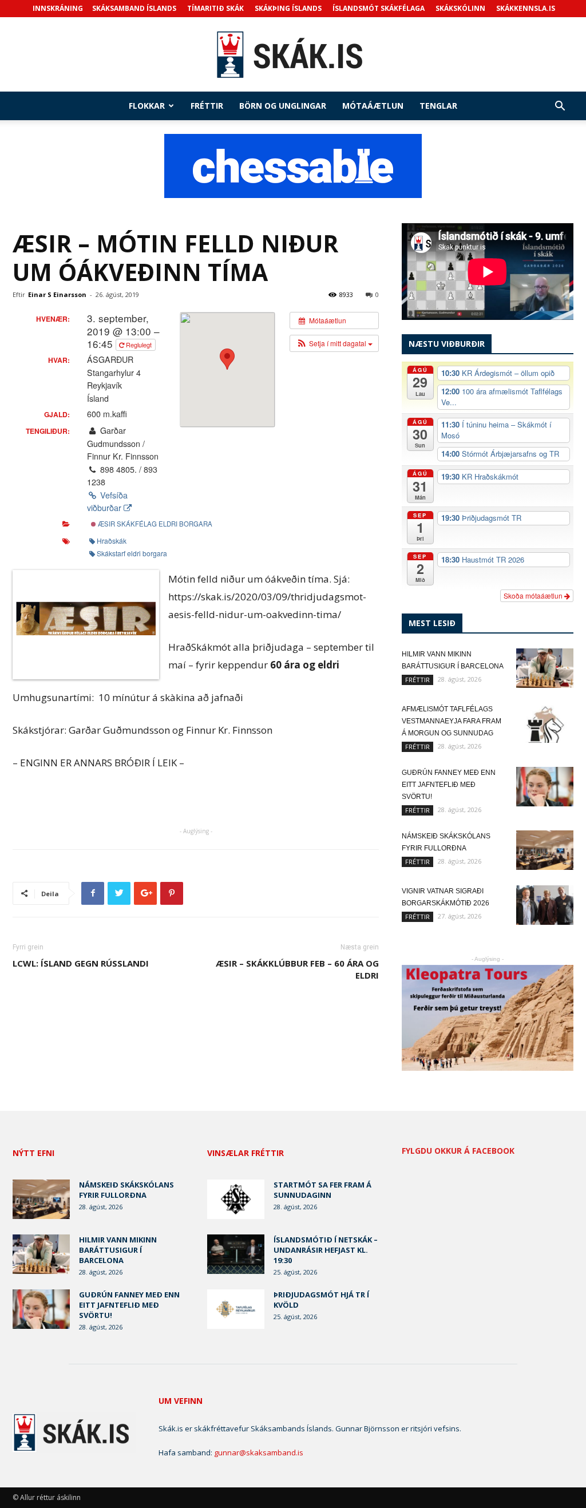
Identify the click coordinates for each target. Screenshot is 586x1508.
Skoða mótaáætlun (534, 595)
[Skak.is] (293, 55)
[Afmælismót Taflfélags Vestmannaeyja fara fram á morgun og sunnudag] (544, 723)
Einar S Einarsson (57, 294)
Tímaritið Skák (215, 8)
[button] (559, 107)
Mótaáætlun (372, 105)
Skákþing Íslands (288, 8)
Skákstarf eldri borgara (132, 553)
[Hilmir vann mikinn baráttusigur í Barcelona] (544, 668)
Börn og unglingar (282, 105)
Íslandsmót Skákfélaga (378, 8)
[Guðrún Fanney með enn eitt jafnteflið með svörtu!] (544, 786)
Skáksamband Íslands (134, 8)
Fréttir (207, 105)
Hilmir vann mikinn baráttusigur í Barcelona (118, 1249)
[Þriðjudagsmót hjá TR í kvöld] (235, 1309)
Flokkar (147, 105)
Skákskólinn (460, 8)
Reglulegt (138, 344)
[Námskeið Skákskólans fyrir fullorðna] (544, 850)
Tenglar (438, 105)
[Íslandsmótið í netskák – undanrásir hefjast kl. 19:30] (235, 1254)
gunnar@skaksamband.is (258, 1452)
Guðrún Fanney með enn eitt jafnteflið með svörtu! (449, 785)
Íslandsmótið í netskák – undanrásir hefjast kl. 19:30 (326, 1249)
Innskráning (58, 8)
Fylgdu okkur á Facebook (458, 1151)
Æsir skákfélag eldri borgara (154, 523)
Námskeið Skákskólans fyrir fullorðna (126, 1190)
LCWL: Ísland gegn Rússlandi (81, 963)
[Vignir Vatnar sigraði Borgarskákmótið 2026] (544, 905)
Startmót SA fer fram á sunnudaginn (322, 1190)
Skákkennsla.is (525, 8)
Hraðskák (111, 540)
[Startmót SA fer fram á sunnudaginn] (235, 1199)
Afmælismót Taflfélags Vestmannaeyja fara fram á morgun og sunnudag (451, 721)
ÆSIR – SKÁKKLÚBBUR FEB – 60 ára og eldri (297, 969)
